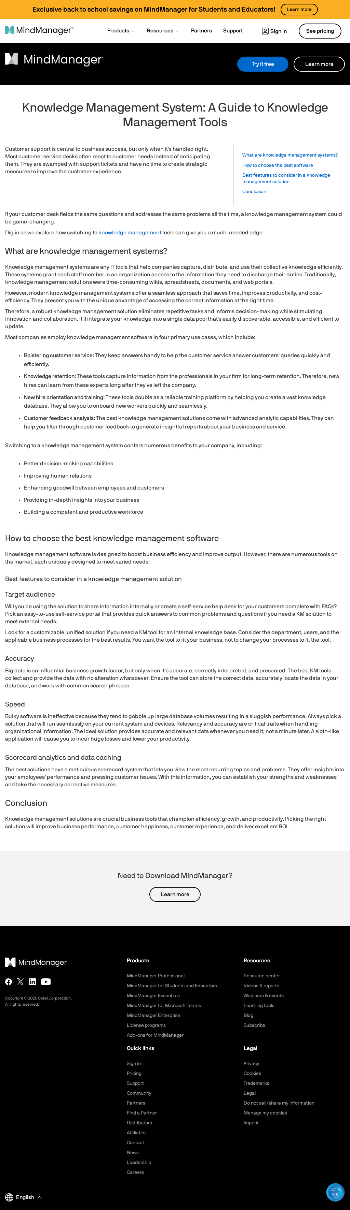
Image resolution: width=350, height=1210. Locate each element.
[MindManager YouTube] (46, 981)
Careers (135, 1172)
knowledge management (129, 232)
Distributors (139, 1123)
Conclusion (254, 191)
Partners (136, 1103)
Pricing (134, 1073)
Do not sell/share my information (279, 1103)
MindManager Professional (156, 976)
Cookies (252, 1073)
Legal (250, 1093)
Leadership (139, 1162)
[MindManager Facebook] (8, 981)
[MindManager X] (20, 981)
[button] (121, 31)
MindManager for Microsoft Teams (164, 1005)
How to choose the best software (277, 165)
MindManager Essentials (153, 995)
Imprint (251, 1123)
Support (135, 1083)
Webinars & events (264, 995)
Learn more (319, 64)
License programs (146, 1025)
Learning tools (259, 1005)
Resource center (262, 976)
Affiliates (136, 1133)
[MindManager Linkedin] (32, 981)
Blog (248, 1015)
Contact (135, 1142)
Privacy (251, 1063)
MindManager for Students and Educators (172, 985)
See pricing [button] (320, 31)
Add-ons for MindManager (155, 1035)
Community (139, 1093)
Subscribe (254, 1025)
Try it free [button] (263, 64)
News (133, 1152)
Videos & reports (261, 985)
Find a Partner (142, 1113)
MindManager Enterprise (153, 1015)
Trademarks (256, 1083)
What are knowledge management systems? (290, 155)
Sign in (278, 31)
